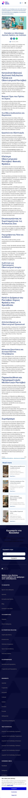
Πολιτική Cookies (6, 653)
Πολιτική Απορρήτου (7, 644)
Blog (3, 604)
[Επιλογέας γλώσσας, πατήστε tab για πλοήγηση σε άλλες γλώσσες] (21, 3)
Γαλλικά (4, 697)
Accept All (14, 788)
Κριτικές (4, 594)
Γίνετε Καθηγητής (6, 624)
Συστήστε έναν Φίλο (7, 608)
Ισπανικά (4, 692)
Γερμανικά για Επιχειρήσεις (9, 669)
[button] (11, 39)
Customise (14, 792)
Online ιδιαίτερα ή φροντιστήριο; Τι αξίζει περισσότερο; (16, 498)
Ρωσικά (4, 711)
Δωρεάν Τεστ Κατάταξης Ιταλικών (11, 750)
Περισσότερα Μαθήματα (8, 721)
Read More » (12, 476)
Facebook (4, 766)
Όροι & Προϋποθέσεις (8, 649)
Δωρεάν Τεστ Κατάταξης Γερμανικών (12, 736)
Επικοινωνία (5, 639)
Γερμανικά (4, 688)
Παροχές (4, 619)
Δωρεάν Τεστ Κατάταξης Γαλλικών (11, 745)
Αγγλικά (4, 683)
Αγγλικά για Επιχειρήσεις (8, 664)
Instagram (4, 770)
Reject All (14, 795)
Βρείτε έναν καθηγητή (8, 590)
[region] (14, 787)
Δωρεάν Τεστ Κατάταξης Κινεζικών (11, 755)
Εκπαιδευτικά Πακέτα (7, 599)
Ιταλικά (3, 702)
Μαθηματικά (5, 716)
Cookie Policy (10, 785)
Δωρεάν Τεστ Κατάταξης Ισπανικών (11, 741)
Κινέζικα (4, 707)
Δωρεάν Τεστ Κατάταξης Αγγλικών (11, 731)
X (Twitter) (4, 775)
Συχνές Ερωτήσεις (7, 635)
